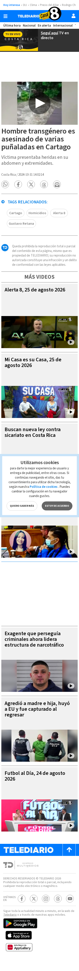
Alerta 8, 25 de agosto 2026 (35, 290)
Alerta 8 (59, 213)
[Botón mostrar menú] (5, 16)
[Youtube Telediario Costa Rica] (70, 898)
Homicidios (37, 213)
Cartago (15, 213)
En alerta (44, 25)
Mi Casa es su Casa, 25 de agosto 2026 (33, 362)
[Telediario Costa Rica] (39, 16)
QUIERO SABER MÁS (22, 506)
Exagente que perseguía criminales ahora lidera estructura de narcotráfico (34, 639)
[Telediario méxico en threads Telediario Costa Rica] (58, 898)
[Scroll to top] (69, 850)
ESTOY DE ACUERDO (57, 506)
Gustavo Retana (21, 223)
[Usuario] (73, 16)
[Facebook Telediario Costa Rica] (21, 898)
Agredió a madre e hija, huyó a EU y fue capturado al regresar (37, 709)
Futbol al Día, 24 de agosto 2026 (35, 776)
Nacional (29, 25)
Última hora (12, 25)
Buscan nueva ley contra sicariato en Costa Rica (33, 432)
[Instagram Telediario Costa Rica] (46, 898)
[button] (5, 184)
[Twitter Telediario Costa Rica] (34, 898)
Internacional (63, 25)
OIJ (25, 5)
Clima (33, 5)
